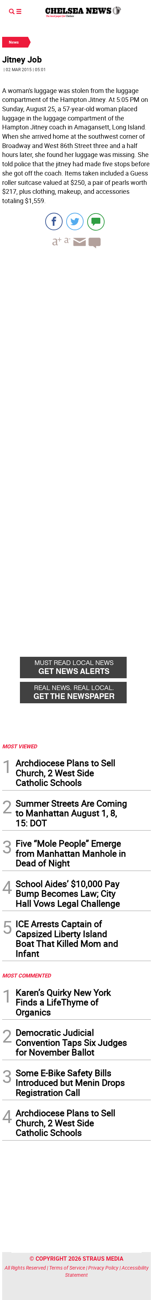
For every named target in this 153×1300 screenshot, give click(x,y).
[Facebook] (54, 221)
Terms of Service (67, 1267)
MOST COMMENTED (26, 975)
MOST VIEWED (19, 746)
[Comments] (96, 221)
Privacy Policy (103, 1267)
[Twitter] (75, 221)
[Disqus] (76, 352)
